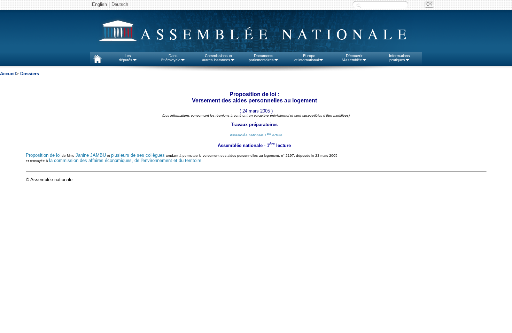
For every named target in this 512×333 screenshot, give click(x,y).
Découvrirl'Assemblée (352, 58)
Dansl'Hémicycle (170, 58)
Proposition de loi (43, 155)
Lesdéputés (125, 58)
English (99, 4)
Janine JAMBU (91, 155)
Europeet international (306, 58)
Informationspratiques (399, 58)
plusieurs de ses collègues (138, 155)
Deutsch (119, 4)
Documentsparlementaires (261, 58)
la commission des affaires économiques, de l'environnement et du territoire (125, 160)
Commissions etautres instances (217, 58)
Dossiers (29, 73)
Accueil (8, 73)
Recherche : (359, 5)
